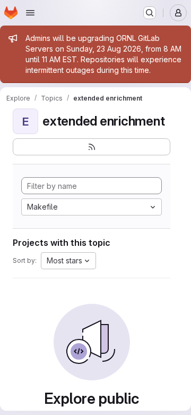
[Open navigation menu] (30, 12)
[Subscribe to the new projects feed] (91, 146)
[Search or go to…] (149, 12)
